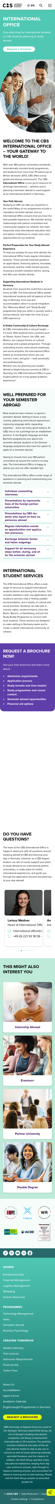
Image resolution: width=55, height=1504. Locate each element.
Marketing (9, 1291)
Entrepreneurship (13, 1274)
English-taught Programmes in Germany (27, 1407)
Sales (6, 1319)
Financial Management (16, 1280)
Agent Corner (11, 1395)
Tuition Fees (10, 1370)
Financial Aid (10, 1365)
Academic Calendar (14, 1401)
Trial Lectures (11, 1353)
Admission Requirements (18, 1359)
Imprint (45, 1493)
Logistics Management (16, 1285)
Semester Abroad (13, 1325)
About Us (8, 1384)
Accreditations (11, 1390)
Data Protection (30, 1493)
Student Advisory (13, 1348)
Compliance (37, 1499)
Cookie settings (19, 1499)
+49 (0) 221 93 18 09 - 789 (30, 936)
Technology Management (18, 1313)
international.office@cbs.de (31, 931)
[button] (31, 6)
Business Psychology (15, 1330)
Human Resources (14, 1297)
